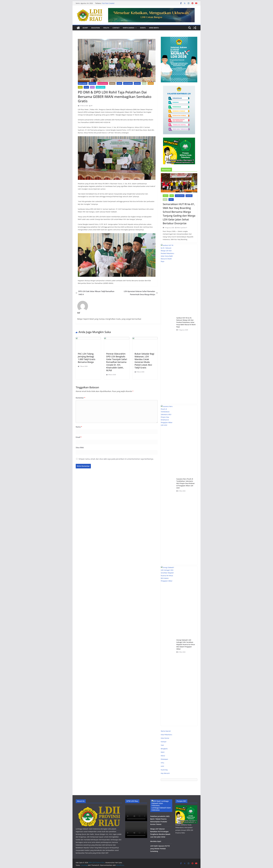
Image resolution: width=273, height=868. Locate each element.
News (144, 83)
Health (106, 28)
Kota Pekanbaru (166, 735)
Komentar (80, 398)
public (171, 199)
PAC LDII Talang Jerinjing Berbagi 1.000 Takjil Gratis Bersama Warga (86, 357)
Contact (116, 28)
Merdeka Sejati (155, 841)
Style (92, 87)
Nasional (137, 83)
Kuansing (164, 770)
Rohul (163, 756)
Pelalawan (164, 759)
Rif (91, 106)
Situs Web (80, 447)
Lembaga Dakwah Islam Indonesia (161, 809)
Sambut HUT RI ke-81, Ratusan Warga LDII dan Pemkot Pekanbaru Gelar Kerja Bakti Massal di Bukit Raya (186, 322)
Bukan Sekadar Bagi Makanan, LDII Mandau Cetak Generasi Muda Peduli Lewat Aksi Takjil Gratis (144, 360)
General (112, 83)
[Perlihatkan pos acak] (194, 27)
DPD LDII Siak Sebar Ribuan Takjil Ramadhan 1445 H (96, 293)
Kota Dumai (165, 738)
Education (95, 28)
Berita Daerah (83, 83)
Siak (162, 745)
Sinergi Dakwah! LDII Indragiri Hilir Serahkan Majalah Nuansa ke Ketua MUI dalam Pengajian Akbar (185, 644)
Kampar (163, 742)
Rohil (80, 87)
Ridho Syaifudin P (182, 228)
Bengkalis (164, 749)
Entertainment (102, 83)
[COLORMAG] (99, 807)
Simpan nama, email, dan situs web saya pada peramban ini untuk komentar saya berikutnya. (116, 459)
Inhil (162, 766)
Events (143, 28)
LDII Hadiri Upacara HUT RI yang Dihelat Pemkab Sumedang (160, 848)
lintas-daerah (128, 83)
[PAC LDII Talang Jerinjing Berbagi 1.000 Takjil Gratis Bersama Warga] (88, 338)
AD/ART (85, 28)
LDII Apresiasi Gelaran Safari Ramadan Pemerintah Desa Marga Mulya (139, 293)
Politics (150, 83)
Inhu (171, 195)
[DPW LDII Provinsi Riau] (78, 27)
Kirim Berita (154, 28)
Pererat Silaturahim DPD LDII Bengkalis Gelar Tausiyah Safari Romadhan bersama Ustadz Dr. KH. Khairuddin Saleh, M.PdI (116, 362)
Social (86, 87)
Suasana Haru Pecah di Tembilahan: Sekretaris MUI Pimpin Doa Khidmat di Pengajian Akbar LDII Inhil (185, 483)
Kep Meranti (165, 773)
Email (78, 437)
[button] (135, 27)
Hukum (119, 83)
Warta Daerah (128, 28)
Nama (79, 427)
